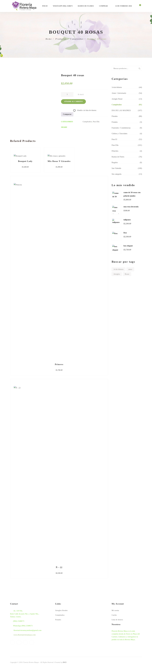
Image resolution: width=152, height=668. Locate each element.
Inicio (45, 6)
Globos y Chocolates (119, 134)
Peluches (115, 151)
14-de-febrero (117, 87)
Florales (115, 116)
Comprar (103, 6)
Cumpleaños (76, 39)
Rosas (127, 274)
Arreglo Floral (117, 99)
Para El (114, 139)
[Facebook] (12, 642)
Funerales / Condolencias (121, 128)
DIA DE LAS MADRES (121, 110)
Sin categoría (116, 174)
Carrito (114, 615)
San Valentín (116, 168)
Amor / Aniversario (119, 93)
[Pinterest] (25, 642)
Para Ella (115, 145)
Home (49, 39)
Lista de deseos (117, 620)
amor (130, 269)
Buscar (139, 68)
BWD (64, 662)
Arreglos (117, 274)
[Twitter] (19, 642)
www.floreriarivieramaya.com (25, 635)
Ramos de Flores (86, 6)
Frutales (115, 122)
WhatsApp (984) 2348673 (63, 6)
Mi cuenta (115, 610)
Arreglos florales (61, 610)
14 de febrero (119, 269)
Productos (60, 39)
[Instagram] (31, 642)
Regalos (115, 162)
